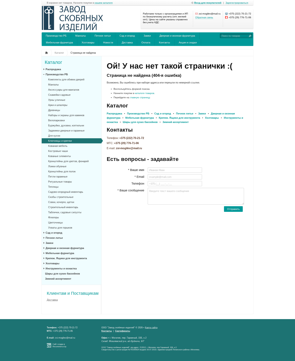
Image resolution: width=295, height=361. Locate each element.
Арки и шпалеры (57, 105)
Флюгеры (53, 217)
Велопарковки (56, 120)
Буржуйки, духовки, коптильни (66, 125)
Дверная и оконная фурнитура (177, 35)
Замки (147, 35)
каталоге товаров (144, 93)
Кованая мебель (57, 145)
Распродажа (53, 69)
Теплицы (53, 186)
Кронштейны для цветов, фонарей (68, 161)
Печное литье (103, 35)
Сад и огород (127, 35)
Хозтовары (88, 42)
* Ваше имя (136, 170)
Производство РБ (56, 35)
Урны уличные (56, 99)
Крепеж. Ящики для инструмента (66, 258)
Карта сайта (151, 327)
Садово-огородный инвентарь (65, 191)
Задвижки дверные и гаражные (66, 130)
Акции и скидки (188, 42)
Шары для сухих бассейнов (62, 273)
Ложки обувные (57, 166)
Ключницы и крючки (60, 140)
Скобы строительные (60, 196)
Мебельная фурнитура (59, 42)
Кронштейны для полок (62, 171)
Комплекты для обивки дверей (66, 79)
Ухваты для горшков (60, 227)
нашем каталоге (104, 3)
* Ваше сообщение (130, 190)
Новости (108, 42)
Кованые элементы (59, 156)
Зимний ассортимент (58, 278)
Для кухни (54, 135)
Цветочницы (55, 222)
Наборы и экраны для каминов (66, 115)
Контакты (164, 42)
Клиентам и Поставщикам (73, 293)
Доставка (127, 42)
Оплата (145, 42)
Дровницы (54, 110)
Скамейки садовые (59, 94)
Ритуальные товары (60, 181)
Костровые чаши (58, 151)
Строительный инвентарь (63, 207)
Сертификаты (122, 331)
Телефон (137, 183)
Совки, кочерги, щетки (61, 202)
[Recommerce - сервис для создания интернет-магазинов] (49, 347)
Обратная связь (204, 17)
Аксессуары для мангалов (63, 89)
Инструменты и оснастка (61, 268)
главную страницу (140, 97)
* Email (139, 176)
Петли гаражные (57, 176)
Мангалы (80, 35)
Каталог (53, 62)
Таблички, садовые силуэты (64, 212)
